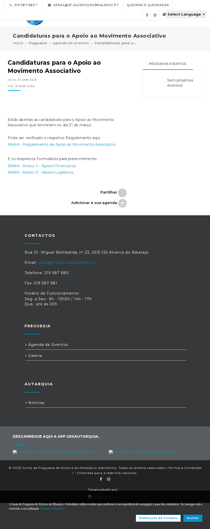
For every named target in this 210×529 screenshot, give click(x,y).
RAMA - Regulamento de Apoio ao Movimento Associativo (62, 144)
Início (18, 43)
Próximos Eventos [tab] (167, 64)
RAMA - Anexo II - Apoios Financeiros (42, 166)
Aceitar (193, 518)
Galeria (34, 355)
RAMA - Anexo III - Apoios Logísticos (40, 172)
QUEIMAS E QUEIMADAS (148, 5)
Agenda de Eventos (70, 43)
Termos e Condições (185, 468)
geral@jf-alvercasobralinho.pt (85, 5)
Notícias (36, 402)
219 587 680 (23, 5)
